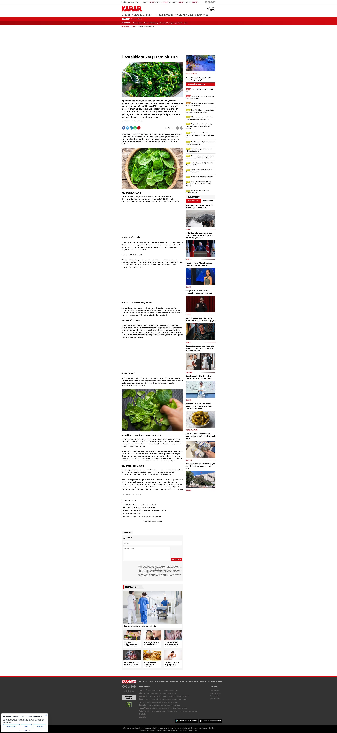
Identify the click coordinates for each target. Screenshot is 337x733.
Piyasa (151, 696)
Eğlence (175, 702)
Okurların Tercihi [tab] (193, 201)
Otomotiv (162, 696)
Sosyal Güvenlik (176, 696)
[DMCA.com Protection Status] (129, 704)
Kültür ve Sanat (178, 711)
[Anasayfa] (123, 15)
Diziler (149, 702)
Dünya (142, 15)
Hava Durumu (214, 691)
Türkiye (165, 690)
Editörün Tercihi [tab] (208, 201)
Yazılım (173, 705)
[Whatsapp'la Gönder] (135, 128)
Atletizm (168, 699)
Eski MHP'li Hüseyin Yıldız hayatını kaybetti (146, 23)
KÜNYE (156, 681)
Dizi (160, 708)
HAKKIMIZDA (143, 681)
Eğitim (176, 690)
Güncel (127, 15)
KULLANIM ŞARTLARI (175, 681)
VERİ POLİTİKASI (199, 681)
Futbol (147, 699)
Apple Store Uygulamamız (212, 721)
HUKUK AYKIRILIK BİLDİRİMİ (213, 681)
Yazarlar (135, 15)
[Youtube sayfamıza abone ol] (129, 686)
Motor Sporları (177, 699)
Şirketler (186, 696)
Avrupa (164, 693)
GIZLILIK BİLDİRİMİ (187, 681)
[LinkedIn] (131, 128)
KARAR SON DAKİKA (129, 697)
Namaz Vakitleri (215, 693)
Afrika (174, 693)
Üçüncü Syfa (157, 690)
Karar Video (168, 15)
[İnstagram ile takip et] (209, 2)
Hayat (161, 15)
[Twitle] (127, 128)
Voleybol (161, 699)
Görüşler (178, 15)
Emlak (156, 696)
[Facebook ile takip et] (211, 2)
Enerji (169, 696)
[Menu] (206, 15)
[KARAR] (132, 8)
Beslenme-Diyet (136, 19)
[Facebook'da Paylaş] (123, 128)
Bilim (178, 705)
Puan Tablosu (214, 696)
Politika (150, 690)
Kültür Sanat (200, 15)
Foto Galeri (144, 711)
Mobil (151, 705)
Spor (155, 15)
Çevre (171, 690)
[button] (166, 128)
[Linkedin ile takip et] (132, 686)
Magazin (155, 702)
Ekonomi (149, 15)
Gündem (155, 708)
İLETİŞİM (150, 681)
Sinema (164, 708)
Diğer (185, 699)
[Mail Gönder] (139, 128)
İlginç (174, 708)
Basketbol (154, 699)
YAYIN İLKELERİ (163, 681)
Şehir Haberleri (215, 698)
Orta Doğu (150, 693)
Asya (169, 693)
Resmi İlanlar (188, 15)
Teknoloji (143, 705)
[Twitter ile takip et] (214, 2)
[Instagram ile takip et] (134, 686)
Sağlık (125, 19)
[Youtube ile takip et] (206, 2)
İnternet (157, 705)
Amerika (158, 693)
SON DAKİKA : (126, 23)
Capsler (158, 711)
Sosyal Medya (165, 705)
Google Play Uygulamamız (188, 721)
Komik (170, 708)
